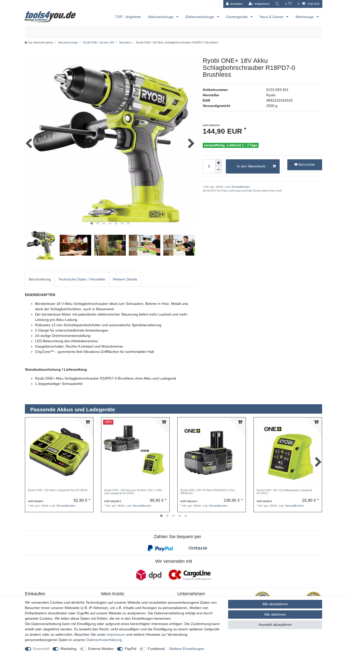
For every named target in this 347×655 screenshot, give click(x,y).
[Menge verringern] (218, 170)
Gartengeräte (237, 17)
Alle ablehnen (275, 614)
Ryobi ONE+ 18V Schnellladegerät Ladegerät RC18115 (284, 492)
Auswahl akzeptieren (275, 624)
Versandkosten (240, 186)
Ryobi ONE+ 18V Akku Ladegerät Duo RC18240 (57, 490)
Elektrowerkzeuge (200, 17)
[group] (59, 451)
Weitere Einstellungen (186, 649)
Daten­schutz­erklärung (104, 640)
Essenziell (41, 649)
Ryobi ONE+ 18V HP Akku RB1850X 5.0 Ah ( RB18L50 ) (207, 492)
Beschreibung (40, 279)
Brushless (125, 42)
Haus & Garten (272, 17)
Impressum (116, 634)
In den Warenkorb (251, 166)
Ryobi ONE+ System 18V (98, 42)
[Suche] (277, 4)
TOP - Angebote (128, 17)
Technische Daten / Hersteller (81, 279)
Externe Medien (101, 649)
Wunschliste (306, 164)
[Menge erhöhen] (218, 162)
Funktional (156, 649)
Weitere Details (125, 279)
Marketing (68, 649)
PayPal (130, 649)
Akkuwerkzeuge (161, 17)
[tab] (40, 279)
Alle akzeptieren (275, 604)
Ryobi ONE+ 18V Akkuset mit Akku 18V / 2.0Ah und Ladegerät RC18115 (133, 492)
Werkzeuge (305, 17)
